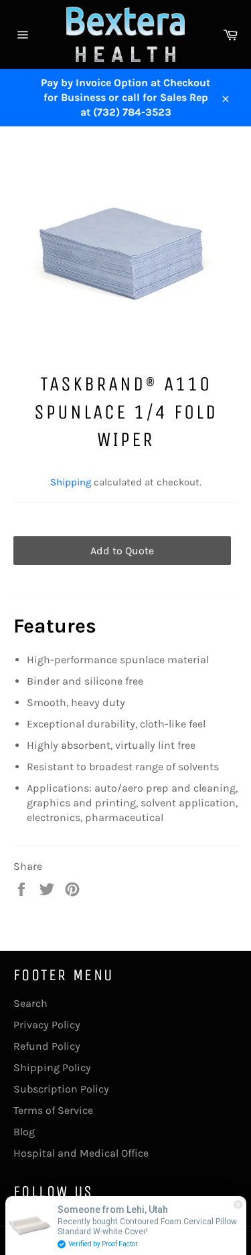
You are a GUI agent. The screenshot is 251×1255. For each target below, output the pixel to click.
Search (30, 1003)
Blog (24, 1131)
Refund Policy (46, 1046)
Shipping (70, 482)
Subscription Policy (61, 1088)
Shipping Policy (52, 1067)
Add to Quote (122, 550)
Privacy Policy (46, 1024)
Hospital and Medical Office (81, 1153)
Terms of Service (53, 1110)
